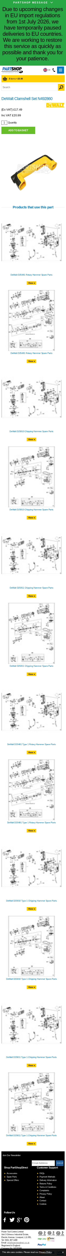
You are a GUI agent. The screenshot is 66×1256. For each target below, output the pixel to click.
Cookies (43, 1204)
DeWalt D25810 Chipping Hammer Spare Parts (31, 431)
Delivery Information (48, 1180)
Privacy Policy (46, 1194)
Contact (43, 1200)
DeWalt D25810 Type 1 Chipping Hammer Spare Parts (31, 900)
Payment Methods (47, 1177)
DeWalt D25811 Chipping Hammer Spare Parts (31, 587)
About (42, 1197)
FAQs (42, 1173)
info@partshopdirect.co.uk (18, 1243)
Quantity (12, 122)
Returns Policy (46, 1183)
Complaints (44, 1190)
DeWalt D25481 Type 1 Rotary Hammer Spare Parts (31, 744)
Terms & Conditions (48, 1187)
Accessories (12, 1173)
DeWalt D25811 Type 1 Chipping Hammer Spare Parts (31, 1057)
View (30, 283)
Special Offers (13, 1180)
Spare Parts (12, 1177)
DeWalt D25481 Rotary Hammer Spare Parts (31, 274)
